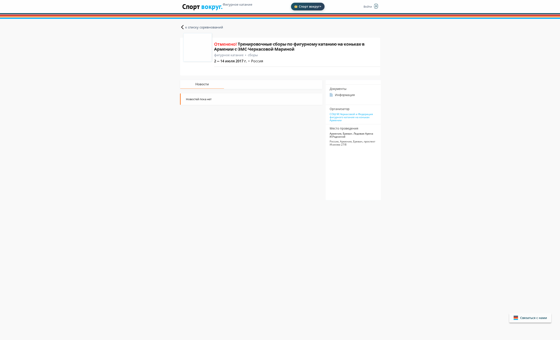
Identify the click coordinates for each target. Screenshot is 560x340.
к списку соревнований (204, 27)
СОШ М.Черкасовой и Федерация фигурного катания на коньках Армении (351, 117)
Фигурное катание (237, 4)
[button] (530, 317)
